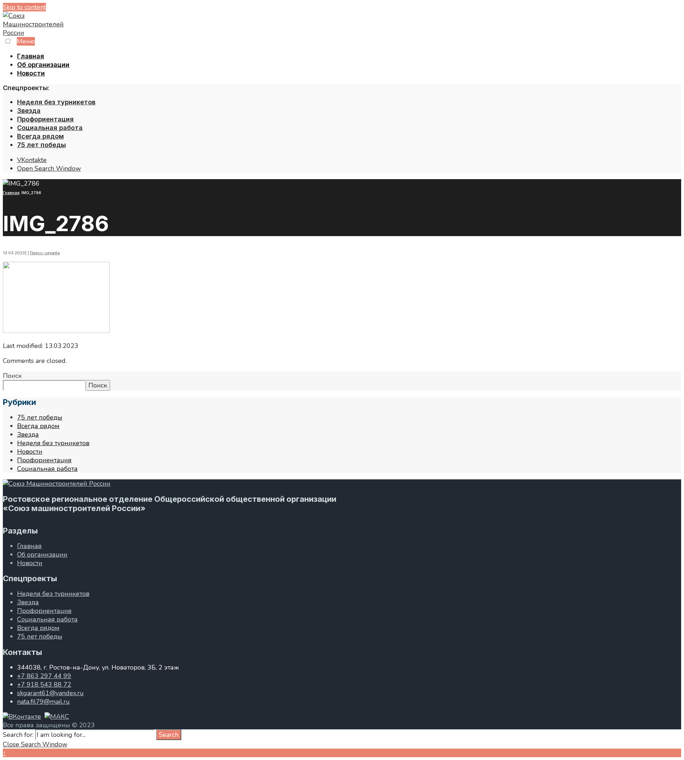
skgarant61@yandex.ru (50, 693)
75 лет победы (41, 145)
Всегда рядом (40, 136)
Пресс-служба (45, 252)
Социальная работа (50, 127)
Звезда (29, 110)
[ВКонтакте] (22, 716)
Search (168, 734)
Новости (31, 73)
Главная (30, 56)
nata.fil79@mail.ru (43, 701)
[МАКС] (57, 716)
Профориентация (45, 119)
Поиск (12, 375)
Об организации (43, 64)
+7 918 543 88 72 (44, 684)
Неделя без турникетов (56, 102)
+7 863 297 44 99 (44, 676)
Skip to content (24, 7)
